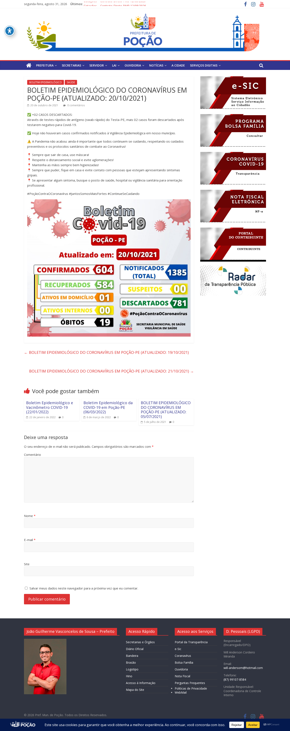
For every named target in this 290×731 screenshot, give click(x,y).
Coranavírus (183, 656)
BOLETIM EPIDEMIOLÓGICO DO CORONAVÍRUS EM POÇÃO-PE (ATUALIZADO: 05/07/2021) (166, 409)
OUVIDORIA (133, 65)
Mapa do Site (135, 690)
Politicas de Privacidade (191, 688)
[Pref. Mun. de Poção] (29, 65)
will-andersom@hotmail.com (243, 668)
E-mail (29, 540)
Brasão (131, 662)
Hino (129, 676)
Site (27, 564)
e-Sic (178, 649)
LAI (114, 65)
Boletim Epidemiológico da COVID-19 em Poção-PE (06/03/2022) (108, 407)
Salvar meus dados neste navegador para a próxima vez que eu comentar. (84, 588)
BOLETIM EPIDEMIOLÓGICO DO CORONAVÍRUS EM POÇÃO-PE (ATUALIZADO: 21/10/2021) (111, 371)
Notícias (156, 65)
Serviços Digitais (203, 65)
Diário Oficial (135, 649)
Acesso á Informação (140, 683)
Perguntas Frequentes (190, 683)
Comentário (32, 454)
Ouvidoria (181, 669)
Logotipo (132, 669)
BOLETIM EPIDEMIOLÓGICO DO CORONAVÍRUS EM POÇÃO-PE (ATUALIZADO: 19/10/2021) (106, 352)
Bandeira (132, 656)
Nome (29, 516)
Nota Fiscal (182, 676)
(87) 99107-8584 (235, 679)
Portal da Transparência (191, 642)
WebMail (181, 692)
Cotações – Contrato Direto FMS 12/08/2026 (115, 4)
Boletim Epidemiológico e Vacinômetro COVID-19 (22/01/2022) (49, 407)
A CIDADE (178, 65)
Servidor (96, 65)
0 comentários (76, 105)
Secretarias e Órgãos (140, 642)
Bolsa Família (184, 662)
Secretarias (71, 65)
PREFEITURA (44, 65)
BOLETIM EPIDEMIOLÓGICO (45, 82)
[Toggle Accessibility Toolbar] (9, 31)
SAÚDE (71, 82)
